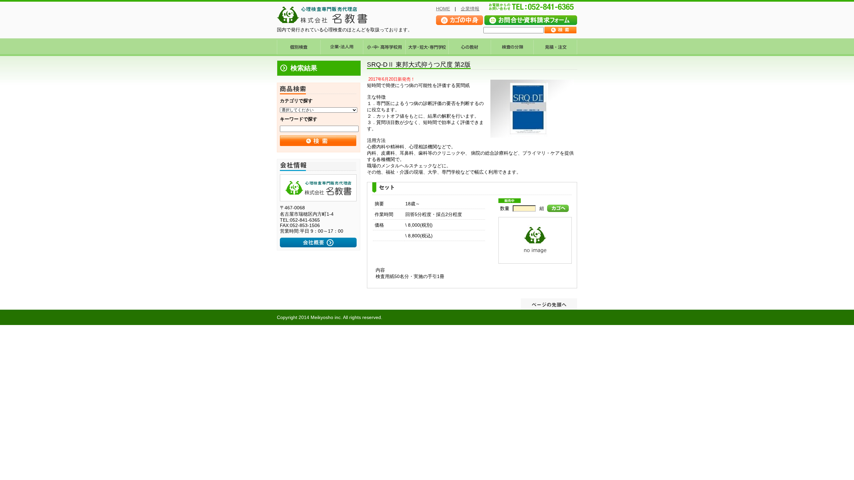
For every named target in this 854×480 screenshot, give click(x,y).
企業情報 (470, 8)
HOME (443, 8)
